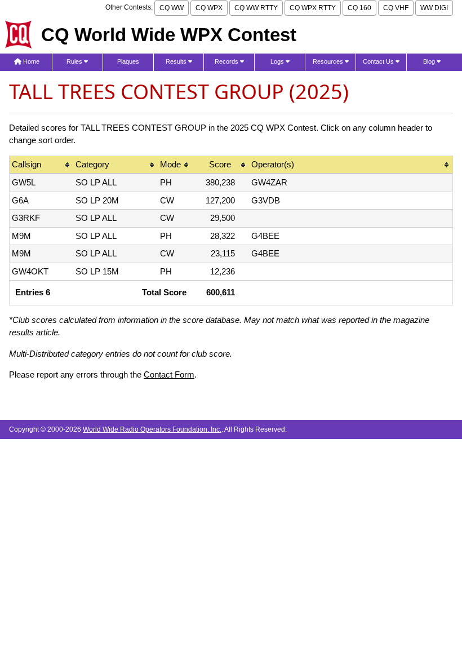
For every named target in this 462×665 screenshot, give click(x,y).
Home (30, 61)
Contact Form (169, 374)
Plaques (128, 61)
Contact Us (379, 61)
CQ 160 (359, 8)
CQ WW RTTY (256, 8)
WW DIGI (434, 8)
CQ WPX (209, 8)
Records (227, 61)
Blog (430, 61)
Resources (329, 61)
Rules (75, 61)
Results (177, 61)
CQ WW (171, 8)
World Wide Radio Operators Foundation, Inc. (152, 429)
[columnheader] (41, 165)
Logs (278, 61)
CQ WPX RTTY (313, 8)
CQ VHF (395, 8)
